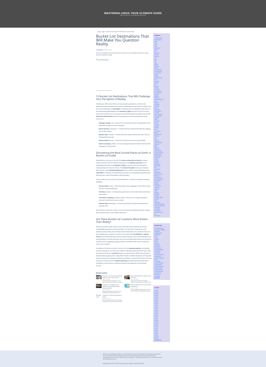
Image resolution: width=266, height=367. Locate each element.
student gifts (156, 149)
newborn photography (158, 271)
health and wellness (158, 142)
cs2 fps (155, 236)
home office (156, 81)
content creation (157, 180)
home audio (156, 112)
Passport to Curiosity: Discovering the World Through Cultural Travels (112, 276)
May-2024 (156, 321)
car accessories (157, 131)
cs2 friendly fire (157, 251)
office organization (158, 91)
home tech (156, 199)
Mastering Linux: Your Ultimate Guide (133, 13)
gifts (155, 84)
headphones (156, 184)
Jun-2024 (156, 305)
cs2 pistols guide (157, 272)
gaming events (157, 274)
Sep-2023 (156, 295)
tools (155, 137)
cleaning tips (156, 121)
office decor (156, 144)
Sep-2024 (156, 320)
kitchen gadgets (157, 172)
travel (155, 79)
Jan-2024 (156, 308)
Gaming (156, 41)
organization (156, 187)
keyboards (156, 86)
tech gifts (156, 159)
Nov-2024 (156, 298)
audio (155, 167)
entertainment (157, 244)
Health (155, 46)
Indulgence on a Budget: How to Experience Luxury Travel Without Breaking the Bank (111, 286)
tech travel (156, 127)
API (155, 213)
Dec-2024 (156, 331)
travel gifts (156, 162)
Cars (155, 51)
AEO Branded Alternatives (159, 204)
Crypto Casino (157, 207)
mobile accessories (158, 150)
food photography (157, 264)
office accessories (157, 177)
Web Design (156, 66)
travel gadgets (157, 164)
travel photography (158, 233)
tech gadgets (156, 89)
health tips (156, 147)
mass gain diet (157, 252)
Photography (156, 53)
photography (156, 109)
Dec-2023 (156, 306)
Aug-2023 (156, 310)
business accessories (158, 179)
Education (156, 67)
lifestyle (155, 107)
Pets (155, 57)
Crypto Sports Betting (158, 197)
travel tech (156, 192)
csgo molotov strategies (159, 257)
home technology (157, 185)
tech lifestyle (156, 189)
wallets (155, 190)
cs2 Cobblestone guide (158, 249)
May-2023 (156, 291)
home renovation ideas (158, 228)
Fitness (155, 62)
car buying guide (157, 256)
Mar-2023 (156, 293)
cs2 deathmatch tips (158, 269)
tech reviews (156, 104)
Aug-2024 (156, 311)
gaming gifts (156, 140)
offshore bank (157, 246)
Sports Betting (157, 202)
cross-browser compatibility (159, 229)
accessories (156, 117)
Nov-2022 (156, 325)
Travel (103, 31)
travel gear (156, 160)
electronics (156, 195)
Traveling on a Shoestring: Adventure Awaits (112, 296)
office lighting (157, 194)
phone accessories (158, 116)
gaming (155, 101)
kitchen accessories (158, 174)
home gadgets (157, 169)
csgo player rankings (158, 267)
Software (156, 64)
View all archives (157, 340)
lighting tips (156, 96)
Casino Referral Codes (158, 99)
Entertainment (157, 48)
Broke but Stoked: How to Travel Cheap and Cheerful (141, 285)
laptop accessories (158, 154)
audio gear (156, 87)
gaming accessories (158, 114)
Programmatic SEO (158, 71)
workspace (156, 94)
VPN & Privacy (157, 215)
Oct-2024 (156, 326)
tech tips (156, 122)
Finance (155, 49)
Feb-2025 (156, 333)
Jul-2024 (156, 328)
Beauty (155, 44)
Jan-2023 (156, 330)
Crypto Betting (157, 208)
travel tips (156, 182)
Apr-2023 (156, 296)
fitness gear (156, 135)
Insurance (156, 54)
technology (156, 82)
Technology (156, 56)
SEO (155, 61)
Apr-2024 (156, 303)
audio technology (157, 92)
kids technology (157, 165)
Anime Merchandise (158, 77)
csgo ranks (156, 243)
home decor (156, 124)
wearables (156, 102)
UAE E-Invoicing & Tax (158, 212)
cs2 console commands (158, 254)
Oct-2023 (156, 301)
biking (155, 145)
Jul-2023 (156, 318)
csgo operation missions (159, 266)
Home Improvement (158, 38)
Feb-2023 (156, 316)
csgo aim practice (157, 247)
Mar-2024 (156, 323)
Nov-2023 (156, 315)
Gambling (156, 76)
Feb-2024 (156, 313)
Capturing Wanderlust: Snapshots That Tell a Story (141, 276)
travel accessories (157, 69)
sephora (156, 259)
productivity (156, 126)
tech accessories (157, 72)
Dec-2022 (156, 300)
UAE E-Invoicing (157, 210)
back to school (157, 157)
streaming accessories (158, 152)
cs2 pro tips (156, 239)
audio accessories (157, 134)
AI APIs (155, 139)
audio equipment (157, 111)
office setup (156, 175)
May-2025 (156, 338)
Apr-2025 (156, 335)
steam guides (157, 231)
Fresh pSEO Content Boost (159, 205)
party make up (157, 234)
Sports (155, 59)
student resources (157, 155)
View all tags (157, 277)
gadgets (156, 119)
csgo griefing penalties (158, 262)
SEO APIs (156, 74)
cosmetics (156, 238)
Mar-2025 (156, 336)
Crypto (155, 200)
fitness (155, 129)
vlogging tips (156, 97)
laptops (155, 170)
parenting (156, 132)
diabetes (156, 241)
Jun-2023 (156, 290)
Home (99, 31)
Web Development (158, 39)
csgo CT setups (157, 261)
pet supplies (156, 106)
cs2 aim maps (157, 276)
